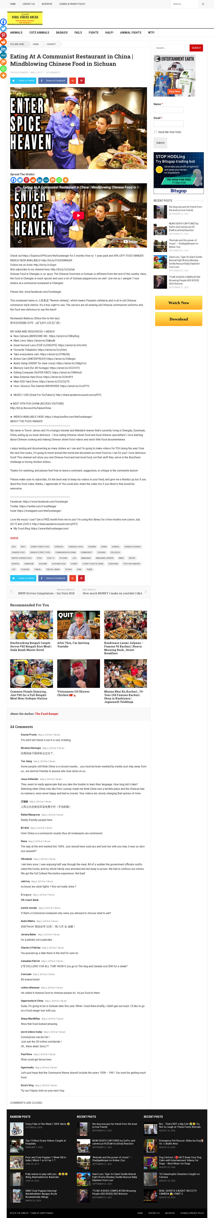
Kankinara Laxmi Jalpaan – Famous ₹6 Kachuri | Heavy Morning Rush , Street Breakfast (123, 648)
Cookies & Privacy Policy (72, 4)
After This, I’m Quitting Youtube (73, 644)
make (121, 558)
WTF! (151, 32)
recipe (132, 558)
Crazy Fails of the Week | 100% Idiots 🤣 (47, 1123)
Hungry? (51, 44)
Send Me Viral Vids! (169, 132)
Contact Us (29, 4)
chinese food (18, 552)
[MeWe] (46, 180)
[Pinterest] (81, 81)
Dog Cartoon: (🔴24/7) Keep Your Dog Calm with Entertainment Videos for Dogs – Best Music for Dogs (180, 1160)
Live (74, 558)
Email (158, 118)
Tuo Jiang (26, 761)
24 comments (53, 72)
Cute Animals (39, 32)
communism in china (65, 552)
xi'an (79, 569)
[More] (66, 180)
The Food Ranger (19, 72)
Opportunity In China (32, 1000)
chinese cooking (132, 547)
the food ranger (131, 564)
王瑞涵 (24, 801)
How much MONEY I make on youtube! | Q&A (112, 593)
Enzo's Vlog (27, 1085)
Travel (37, 569)
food (39, 558)
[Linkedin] (39, 180)
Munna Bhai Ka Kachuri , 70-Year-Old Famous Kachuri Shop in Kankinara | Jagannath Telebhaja (124, 697)
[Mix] (53, 180)
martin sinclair (29, 908)
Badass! (62, 32)
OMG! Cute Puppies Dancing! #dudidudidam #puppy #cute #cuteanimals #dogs (41, 1194)
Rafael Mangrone (30, 814)
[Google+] (72, 81)
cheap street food (40, 547)
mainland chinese (105, 558)
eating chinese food (22, 558)
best (23, 547)
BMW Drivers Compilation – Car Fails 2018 (46, 593)
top (14, 569)
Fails (78, 32)
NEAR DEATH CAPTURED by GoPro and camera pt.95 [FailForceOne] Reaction (183, 227)
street (74, 564)
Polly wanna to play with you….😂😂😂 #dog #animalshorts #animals (46, 1176)
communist (86, 552)
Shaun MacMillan (30, 1018)
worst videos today (31, 1032)
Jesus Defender (29, 779)
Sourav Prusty (29, 734)
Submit (160, 142)
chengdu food (76, 547)
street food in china (93, 564)
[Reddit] (33, 180)
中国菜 (89, 569)
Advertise (47, 4)
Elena (24, 841)
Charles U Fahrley (30, 947)
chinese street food (40, 552)
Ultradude (26, 859)
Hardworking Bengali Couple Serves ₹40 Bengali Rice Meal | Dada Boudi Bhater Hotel (31, 646)
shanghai (29, 564)
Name (158, 104)
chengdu (59, 547)
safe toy (25, 881)
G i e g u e (26, 894)
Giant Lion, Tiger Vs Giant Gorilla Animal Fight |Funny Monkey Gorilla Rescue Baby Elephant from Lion (114, 1177)
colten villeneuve (30, 987)
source (14, 537)
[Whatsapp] (59, 180)
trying (68, 569)
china (103, 547)
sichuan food (59, 564)
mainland (86, 558)
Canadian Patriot (30, 961)
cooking (101, 552)
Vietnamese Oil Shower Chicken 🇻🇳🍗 (73, 693)
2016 (14, 547)
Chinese (115, 547)
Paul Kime (26, 1054)
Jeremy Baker (28, 934)
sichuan (43, 564)
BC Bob (25, 828)
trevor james (53, 569)
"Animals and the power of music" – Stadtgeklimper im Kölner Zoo (183, 243)
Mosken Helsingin (31, 748)
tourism (25, 569)
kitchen (63, 558)
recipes (15, 564)
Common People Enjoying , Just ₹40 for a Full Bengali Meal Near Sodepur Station (28, 695)
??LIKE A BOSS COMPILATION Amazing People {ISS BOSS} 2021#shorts (184, 280)
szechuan (113, 564)
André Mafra (28, 921)
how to (50, 558)
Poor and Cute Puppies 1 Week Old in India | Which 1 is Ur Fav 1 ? (45, 1159)
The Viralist (23, 1213)
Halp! (109, 32)
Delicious (115, 552)
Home (13, 4)
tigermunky (27, 1067)
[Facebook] (13, 180)
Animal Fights (130, 32)
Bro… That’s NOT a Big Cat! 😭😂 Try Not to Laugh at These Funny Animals (180, 1125)
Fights (93, 32)
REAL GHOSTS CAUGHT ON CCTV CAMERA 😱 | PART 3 (178, 1192)
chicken (92, 547)
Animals (16, 32)
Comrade (26, 974)
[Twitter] (20, 180)
